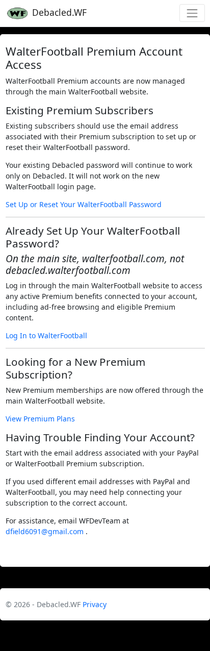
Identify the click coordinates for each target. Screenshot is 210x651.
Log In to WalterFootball (46, 335)
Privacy (95, 604)
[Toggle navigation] (191, 13)
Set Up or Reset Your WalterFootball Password (84, 204)
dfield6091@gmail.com (46, 531)
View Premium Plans (40, 418)
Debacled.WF (58, 12)
